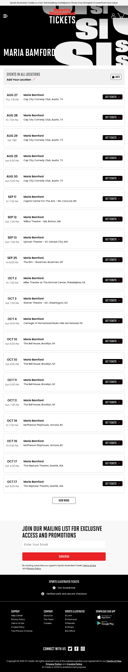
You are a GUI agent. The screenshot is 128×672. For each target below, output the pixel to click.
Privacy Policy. (34, 568)
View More (64, 500)
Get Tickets (110, 97)
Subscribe (64, 556)
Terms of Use (89, 565)
